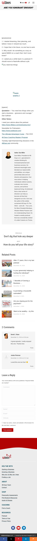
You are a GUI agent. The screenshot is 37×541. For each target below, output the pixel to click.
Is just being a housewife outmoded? (22, 292)
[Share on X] (11, 539)
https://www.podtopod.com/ (11, 131)
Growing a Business (8, 472)
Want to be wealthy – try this (23, 311)
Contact (4, 487)
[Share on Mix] (33, 539)
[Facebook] (13, 528)
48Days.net (6, 143)
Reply (31, 347)
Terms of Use (6, 518)
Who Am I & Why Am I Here (10, 475)
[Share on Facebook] (3, 539)
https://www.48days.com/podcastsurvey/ (16, 125)
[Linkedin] (24, 528)
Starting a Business (8, 469)
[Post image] (7, 263)
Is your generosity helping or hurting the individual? (23, 272)
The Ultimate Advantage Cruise (13, 134)
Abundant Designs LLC (28, 535)
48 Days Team (6, 485)
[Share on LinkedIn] (26, 539)
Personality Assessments (10, 495)
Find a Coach (6, 508)
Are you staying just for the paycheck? (23, 302)
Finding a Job (6, 477)
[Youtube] (18, 528)
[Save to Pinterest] (18, 539)
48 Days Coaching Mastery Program (15, 137)
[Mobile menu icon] (33, 2)
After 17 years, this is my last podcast (23, 261)
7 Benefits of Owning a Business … (21, 282)
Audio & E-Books (7, 500)
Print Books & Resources (9, 498)
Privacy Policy (6, 521)
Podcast (4, 516)
